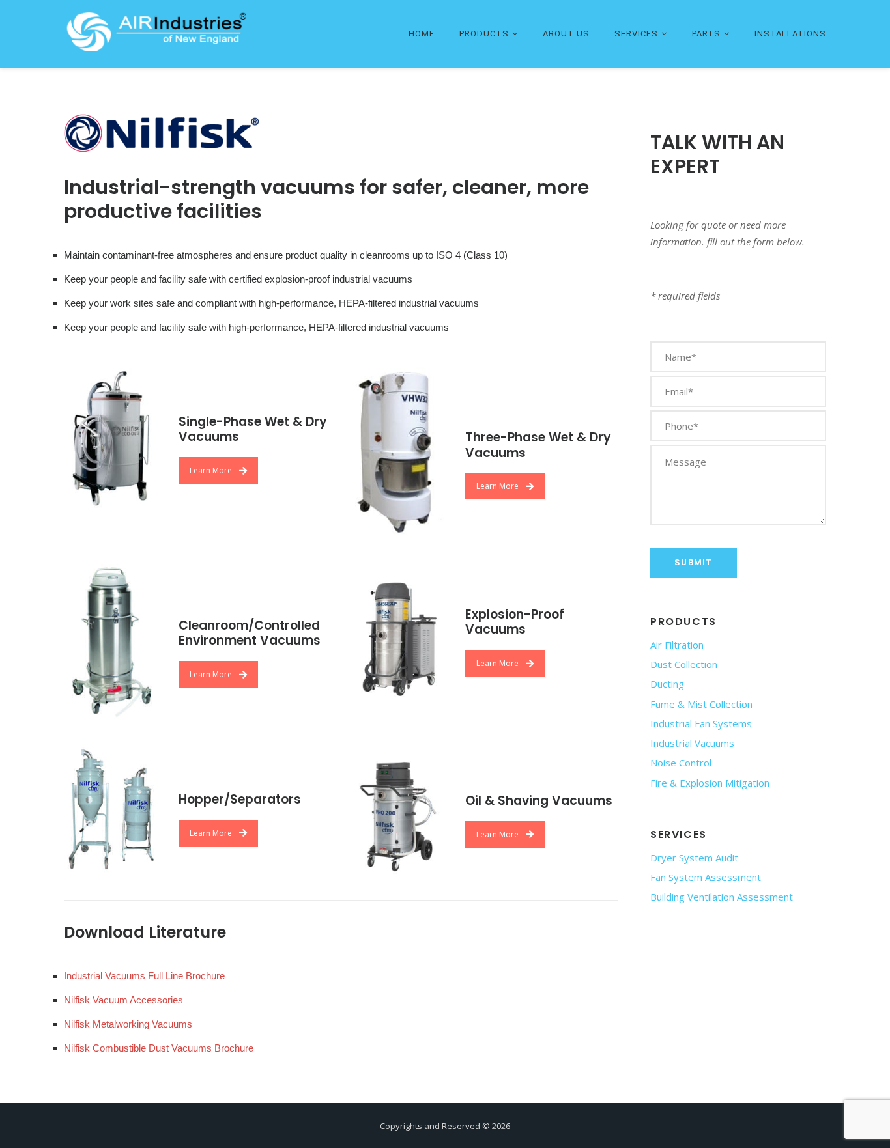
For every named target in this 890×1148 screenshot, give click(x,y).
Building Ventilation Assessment (721, 896)
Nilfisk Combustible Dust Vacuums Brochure (158, 1048)
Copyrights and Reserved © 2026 (445, 1126)
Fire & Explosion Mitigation (709, 782)
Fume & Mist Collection (701, 703)
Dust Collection (683, 664)
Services (636, 33)
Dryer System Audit (694, 857)
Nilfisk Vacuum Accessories (123, 999)
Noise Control (680, 762)
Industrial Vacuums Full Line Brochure (144, 975)
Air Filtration (677, 644)
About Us (566, 33)
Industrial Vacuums (692, 742)
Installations (790, 33)
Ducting (667, 683)
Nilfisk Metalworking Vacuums (128, 1023)
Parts (706, 33)
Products (484, 33)
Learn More (211, 470)
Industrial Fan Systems (701, 723)
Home (422, 33)
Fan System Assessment (705, 877)
